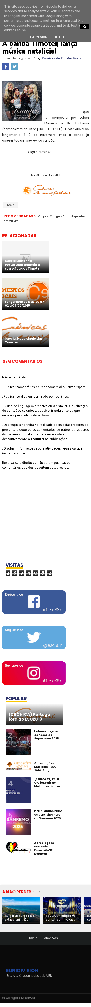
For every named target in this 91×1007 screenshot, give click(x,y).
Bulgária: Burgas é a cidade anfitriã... (19, 918)
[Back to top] (80, 997)
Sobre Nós (50, 938)
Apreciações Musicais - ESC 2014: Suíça (45, 766)
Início (33, 938)
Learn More (38, 37)
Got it (59, 37)
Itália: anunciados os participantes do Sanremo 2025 (48, 814)
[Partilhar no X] (14, 66)
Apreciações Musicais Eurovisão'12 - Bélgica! (44, 848)
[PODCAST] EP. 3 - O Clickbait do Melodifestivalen (47, 782)
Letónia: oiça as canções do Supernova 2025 (46, 734)
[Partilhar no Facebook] (5, 66)
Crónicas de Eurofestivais (61, 58)
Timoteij (10, 205)
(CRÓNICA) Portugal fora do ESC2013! (30, 717)
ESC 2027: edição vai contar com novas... (61, 918)
